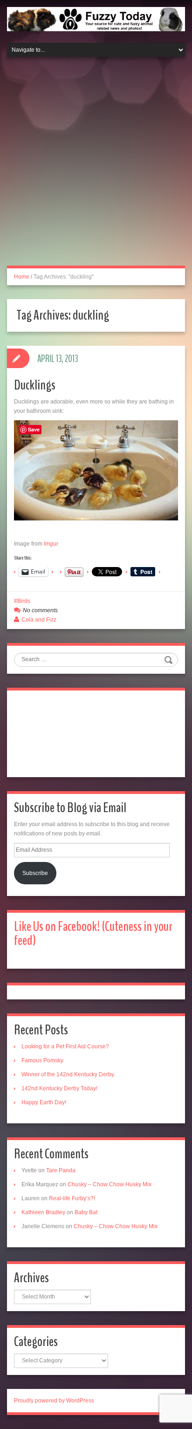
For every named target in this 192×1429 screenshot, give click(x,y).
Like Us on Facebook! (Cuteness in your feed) (93, 933)
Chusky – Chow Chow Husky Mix (109, 1184)
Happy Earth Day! (43, 1102)
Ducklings (34, 385)
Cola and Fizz (38, 619)
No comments (40, 610)
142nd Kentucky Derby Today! (59, 1088)
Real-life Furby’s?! (72, 1198)
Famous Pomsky (42, 1060)
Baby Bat (86, 1212)
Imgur (51, 543)
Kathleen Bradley (43, 1212)
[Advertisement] (96, 167)
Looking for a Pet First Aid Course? (65, 1046)
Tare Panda (60, 1170)
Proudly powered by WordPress (54, 1400)
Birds (23, 601)
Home (21, 276)
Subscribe (35, 873)
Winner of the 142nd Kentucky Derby (67, 1074)
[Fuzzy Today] (96, 18)
